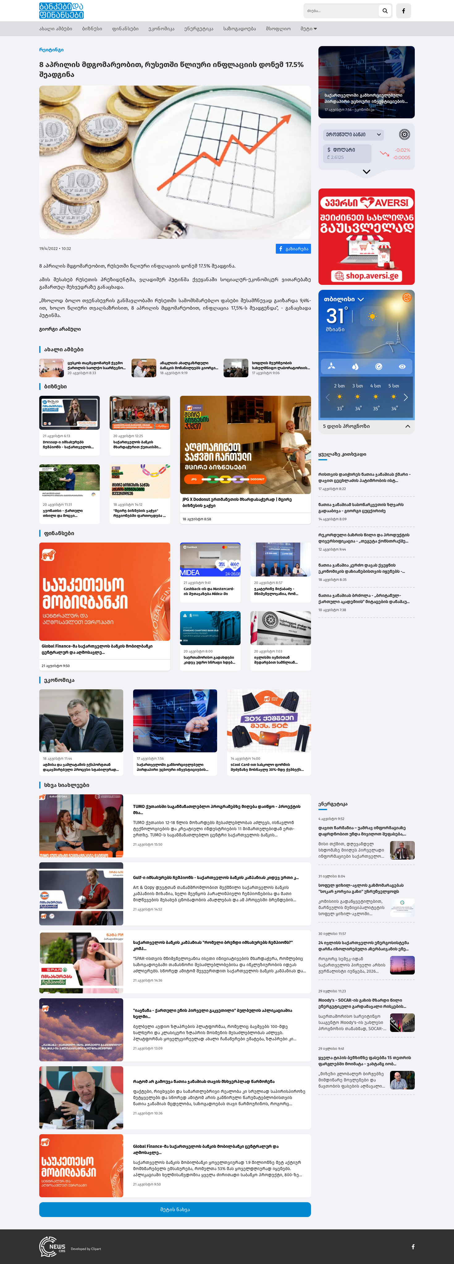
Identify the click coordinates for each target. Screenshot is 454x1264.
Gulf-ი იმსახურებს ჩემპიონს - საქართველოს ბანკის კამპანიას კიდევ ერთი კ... (216, 877)
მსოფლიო (278, 29)
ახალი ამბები (55, 29)
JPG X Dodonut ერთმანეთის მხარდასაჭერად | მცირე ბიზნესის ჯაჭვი (237, 502)
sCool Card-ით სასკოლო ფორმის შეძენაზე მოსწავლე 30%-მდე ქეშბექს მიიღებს (266, 767)
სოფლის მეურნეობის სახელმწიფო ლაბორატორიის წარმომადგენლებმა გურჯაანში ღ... (281, 365)
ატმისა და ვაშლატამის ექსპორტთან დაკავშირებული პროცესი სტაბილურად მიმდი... (79, 767)
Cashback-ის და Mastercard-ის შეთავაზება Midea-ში (209, 591)
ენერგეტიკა (198, 29)
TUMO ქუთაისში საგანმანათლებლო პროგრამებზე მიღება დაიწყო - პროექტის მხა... (217, 809)
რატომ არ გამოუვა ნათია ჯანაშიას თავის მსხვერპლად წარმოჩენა (204, 1081)
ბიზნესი (92, 29)
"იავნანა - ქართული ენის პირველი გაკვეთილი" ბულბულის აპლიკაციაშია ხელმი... (212, 1013)
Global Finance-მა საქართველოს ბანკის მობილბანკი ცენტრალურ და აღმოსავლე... (97, 649)
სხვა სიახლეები (66, 785)
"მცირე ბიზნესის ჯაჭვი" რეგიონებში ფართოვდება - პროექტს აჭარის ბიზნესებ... (139, 513)
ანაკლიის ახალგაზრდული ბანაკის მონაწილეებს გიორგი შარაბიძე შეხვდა (188, 365)
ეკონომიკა (161, 29)
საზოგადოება (239, 29)
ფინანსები (125, 29)
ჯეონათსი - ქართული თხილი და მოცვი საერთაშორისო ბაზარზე (65, 513)
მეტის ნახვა (175, 1209)
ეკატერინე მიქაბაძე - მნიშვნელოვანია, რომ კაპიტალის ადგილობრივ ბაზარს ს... (277, 591)
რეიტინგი (51, 50)
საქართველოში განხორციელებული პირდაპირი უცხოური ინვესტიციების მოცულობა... (171, 767)
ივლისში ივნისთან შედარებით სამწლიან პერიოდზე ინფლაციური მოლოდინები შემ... (277, 660)
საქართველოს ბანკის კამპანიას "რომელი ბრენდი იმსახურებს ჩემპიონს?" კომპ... (213, 945)
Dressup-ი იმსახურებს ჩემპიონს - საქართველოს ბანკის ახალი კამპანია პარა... (67, 445)
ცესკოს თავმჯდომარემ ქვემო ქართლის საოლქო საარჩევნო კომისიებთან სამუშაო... (95, 365)
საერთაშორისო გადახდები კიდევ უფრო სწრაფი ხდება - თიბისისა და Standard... (210, 660)
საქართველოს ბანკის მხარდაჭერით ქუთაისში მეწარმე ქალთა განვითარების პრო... (135, 445)
